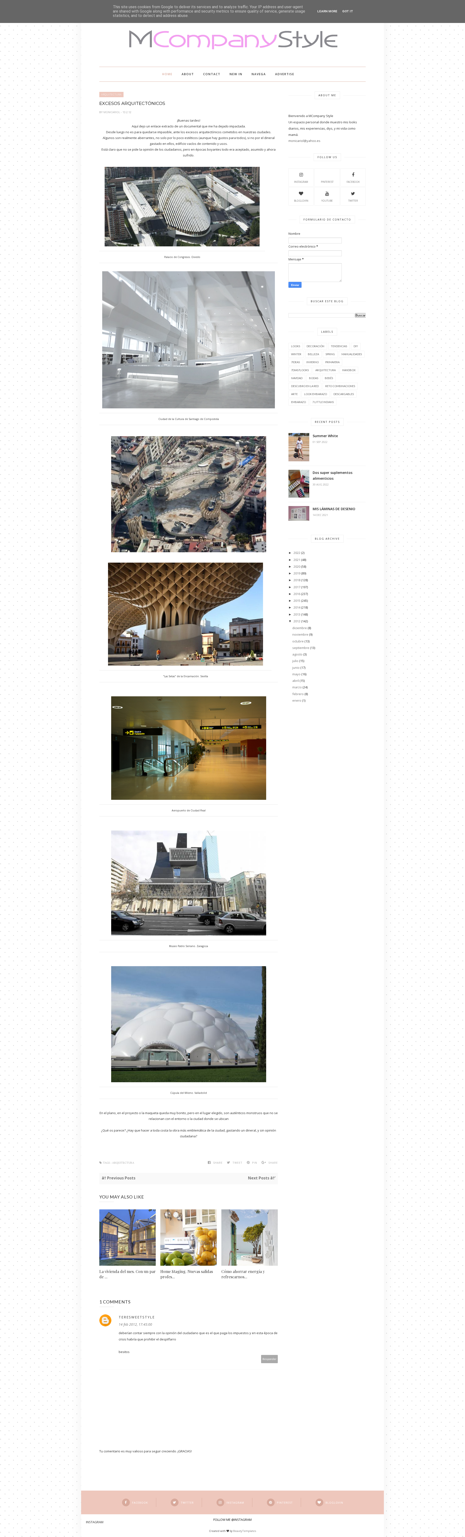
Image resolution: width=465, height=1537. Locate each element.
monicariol (112, 112)
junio (296, 667)
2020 (297, 566)
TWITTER (353, 200)
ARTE (294, 394)
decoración (315, 346)
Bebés (329, 378)
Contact (211, 74)
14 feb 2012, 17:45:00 (135, 1324)
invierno (312, 362)
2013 (297, 614)
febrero (298, 694)
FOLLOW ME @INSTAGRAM (232, 1519)
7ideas (295, 362)
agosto (297, 654)
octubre (298, 641)
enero (296, 700)
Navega (259, 74)
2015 (297, 600)
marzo (297, 687)
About (188, 74)
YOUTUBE (327, 200)
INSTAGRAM (301, 182)
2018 (297, 580)
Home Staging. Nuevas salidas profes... (186, 1274)
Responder (270, 1359)
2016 (297, 594)
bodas (313, 378)
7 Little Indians (323, 402)
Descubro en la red (305, 386)
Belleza (313, 354)
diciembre (299, 628)
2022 (297, 553)
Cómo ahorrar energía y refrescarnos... (243, 1274)
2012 (297, 621)
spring (330, 354)
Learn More (327, 11)
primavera (332, 362)
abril (295, 680)
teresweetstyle (137, 1317)
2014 (297, 607)
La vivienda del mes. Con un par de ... (127, 1274)
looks (295, 346)
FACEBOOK (353, 182)
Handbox (349, 370)
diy (356, 346)
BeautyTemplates (244, 1531)
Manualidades (351, 354)
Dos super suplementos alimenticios (332, 475)
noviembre (300, 634)
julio (295, 661)
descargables (343, 394)
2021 (297, 560)
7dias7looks (300, 370)
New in (236, 74)
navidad (296, 378)
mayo (296, 674)
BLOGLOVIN (301, 200)
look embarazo (315, 394)
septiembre (300, 648)
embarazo (298, 402)
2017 (297, 587)
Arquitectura (111, 94)
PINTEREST (327, 182)
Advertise (284, 74)
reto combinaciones (340, 386)
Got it (347, 11)
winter (296, 354)
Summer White (325, 436)
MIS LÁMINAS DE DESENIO (334, 509)
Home (167, 74)
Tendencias (339, 346)
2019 (297, 573)
